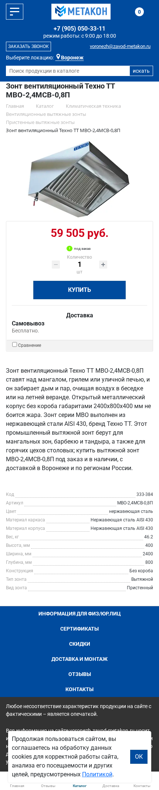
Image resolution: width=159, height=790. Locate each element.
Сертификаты (79, 629)
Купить (79, 289)
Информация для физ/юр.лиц (79, 614)
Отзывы (79, 674)
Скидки (79, 644)
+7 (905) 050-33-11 (79, 28)
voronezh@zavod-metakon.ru (120, 46)
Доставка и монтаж (79, 659)
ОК (139, 756)
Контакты (79, 689)
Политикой (97, 774)
